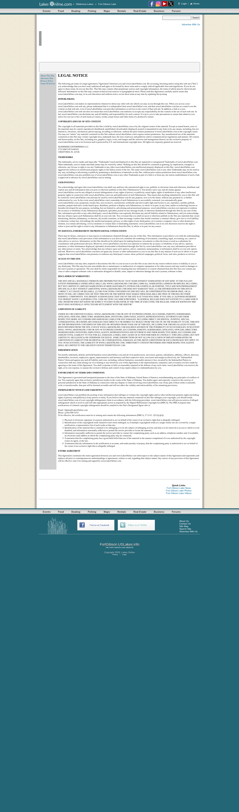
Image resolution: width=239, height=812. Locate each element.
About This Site (47, 75)
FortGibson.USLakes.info (119, 544)
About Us (184, 521)
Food (61, 11)
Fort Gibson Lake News (179, 488)
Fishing (92, 11)
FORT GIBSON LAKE (117, 547)
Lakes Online (128, 552)
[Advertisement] (100, 38)
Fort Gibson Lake (107, 4)
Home (196, 3)
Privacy (115, 554)
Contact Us (185, 523)
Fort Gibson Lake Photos (179, 490)
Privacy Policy (46, 81)
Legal (124, 554)
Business (159, 11)
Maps (107, 11)
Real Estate (139, 11)
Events (47, 11)
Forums (176, 11)
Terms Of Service (47, 83)
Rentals (121, 11)
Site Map (183, 526)
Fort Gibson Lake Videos (179, 493)
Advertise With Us (191, 24)
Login (183, 3)
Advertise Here (46, 78)
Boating (75, 11)
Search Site (185, 529)
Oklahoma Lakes (84, 4)
